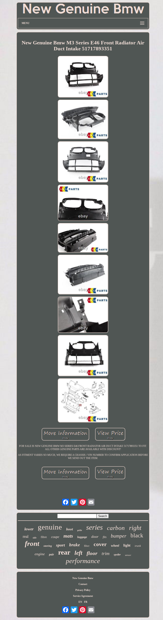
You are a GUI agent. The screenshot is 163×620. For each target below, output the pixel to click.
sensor (128, 555)
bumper (118, 536)
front (32, 543)
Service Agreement (83, 596)
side (35, 537)
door (94, 536)
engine (40, 554)
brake (74, 544)
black (137, 535)
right (135, 527)
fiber (86, 545)
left (78, 552)
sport (60, 545)
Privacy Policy (82, 590)
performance (83, 561)
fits (105, 537)
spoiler (117, 554)
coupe (55, 537)
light (127, 545)
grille (79, 530)
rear (64, 552)
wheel (115, 545)
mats (68, 536)
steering (48, 545)
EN (80, 601)
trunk (138, 545)
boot (69, 529)
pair (51, 554)
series (94, 527)
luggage (82, 537)
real (25, 536)
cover (100, 544)
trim (106, 553)
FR (85, 601)
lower (29, 529)
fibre (44, 537)
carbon (116, 527)
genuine (50, 527)
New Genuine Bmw (82, 578)
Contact (83, 584)
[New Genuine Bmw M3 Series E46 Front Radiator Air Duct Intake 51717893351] (83, 77)
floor (92, 553)
